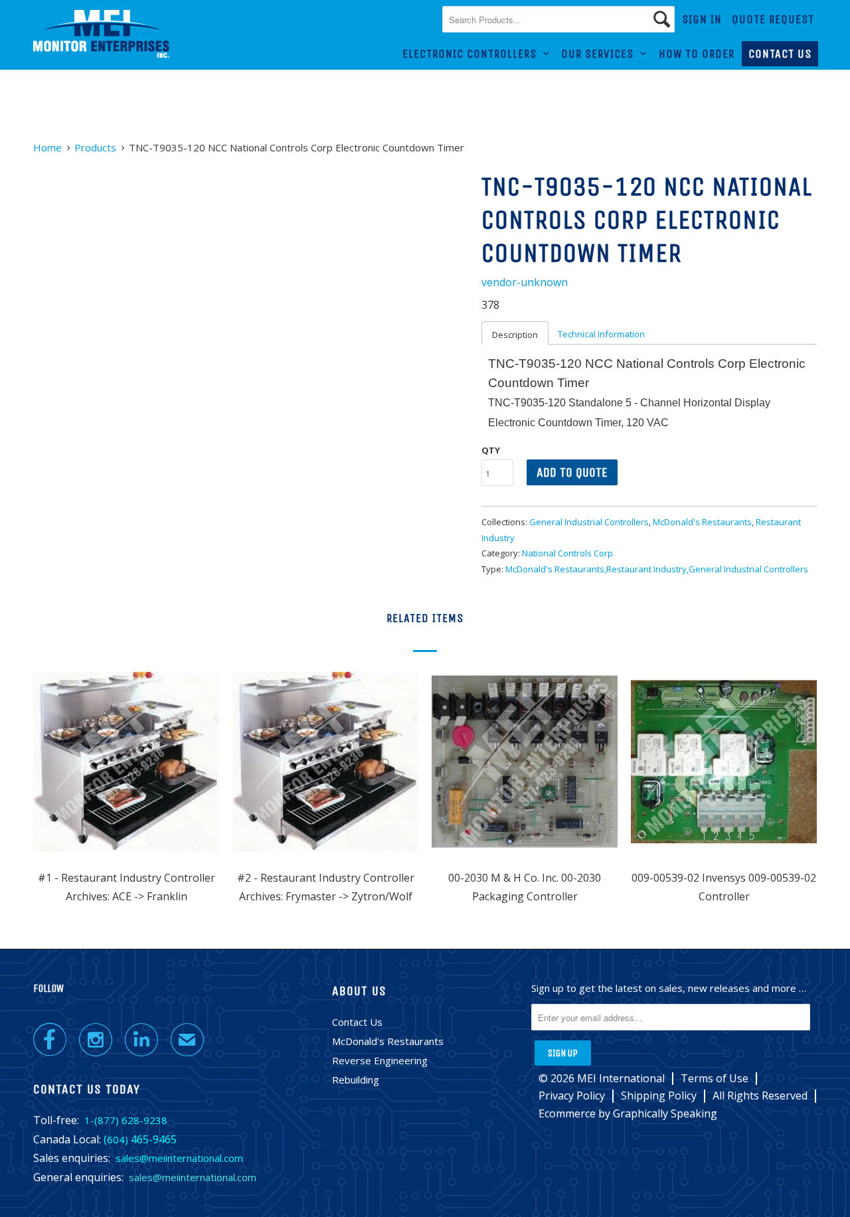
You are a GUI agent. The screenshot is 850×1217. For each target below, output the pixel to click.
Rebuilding (355, 1079)
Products (95, 147)
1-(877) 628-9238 (125, 1120)
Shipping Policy (659, 1096)
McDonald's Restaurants (702, 522)
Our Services (600, 53)
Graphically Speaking (665, 1113)
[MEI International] (101, 34)
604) (117, 1139)
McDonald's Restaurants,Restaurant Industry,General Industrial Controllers (656, 569)
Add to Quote (572, 472)
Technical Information (601, 334)
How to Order (696, 53)
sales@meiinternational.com (179, 1158)
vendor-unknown (524, 282)
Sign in (702, 19)
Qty (490, 450)
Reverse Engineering (380, 1060)
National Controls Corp (567, 553)
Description (515, 335)
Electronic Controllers (472, 53)
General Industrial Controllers (589, 522)
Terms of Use (714, 1078)
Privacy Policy (572, 1096)
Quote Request (773, 19)
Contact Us (779, 53)
